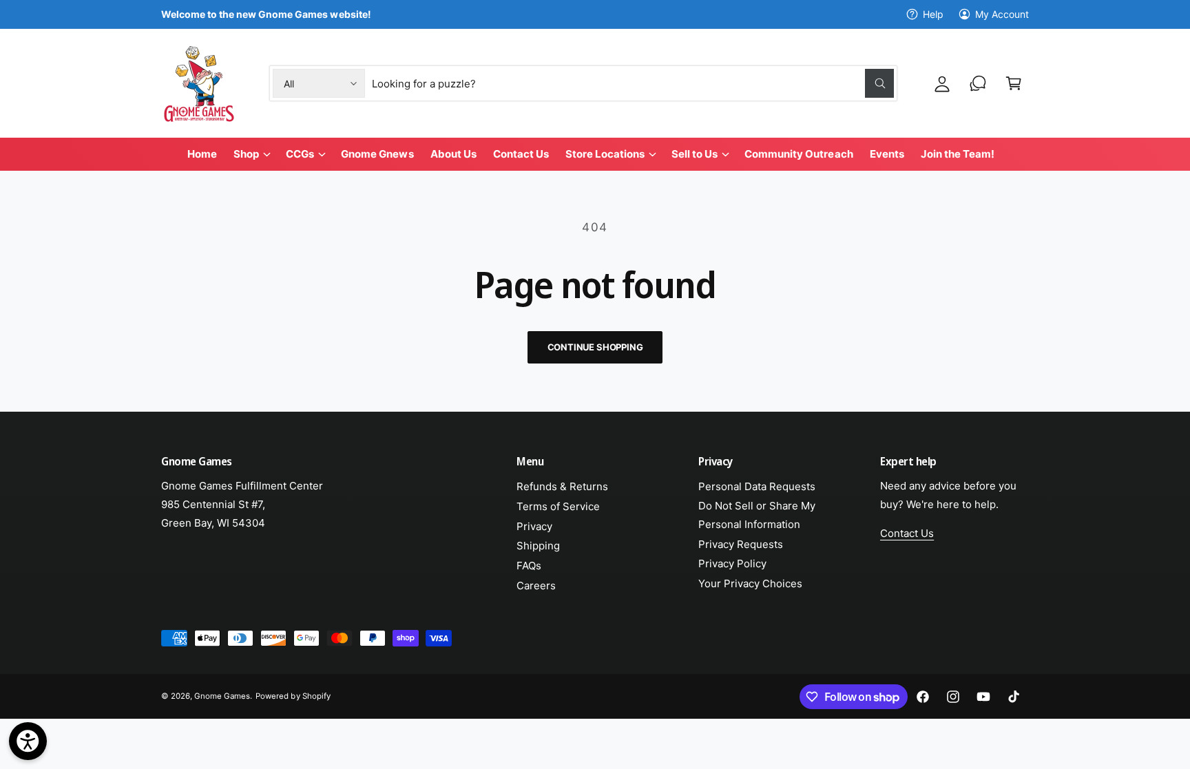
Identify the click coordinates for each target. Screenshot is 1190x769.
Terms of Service (558, 506)
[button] (1014, 83)
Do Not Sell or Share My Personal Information (756, 515)
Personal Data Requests (756, 486)
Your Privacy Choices (750, 583)
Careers (536, 585)
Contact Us (907, 533)
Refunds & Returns (562, 486)
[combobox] (633, 83)
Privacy (534, 526)
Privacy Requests (740, 544)
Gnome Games (222, 696)
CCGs (300, 153)
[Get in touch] (978, 83)
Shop (246, 153)
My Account (1002, 14)
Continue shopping (595, 346)
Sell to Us (694, 153)
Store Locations (605, 153)
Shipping (538, 545)
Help (933, 14)
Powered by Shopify (292, 696)
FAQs (528, 565)
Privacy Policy (732, 563)
